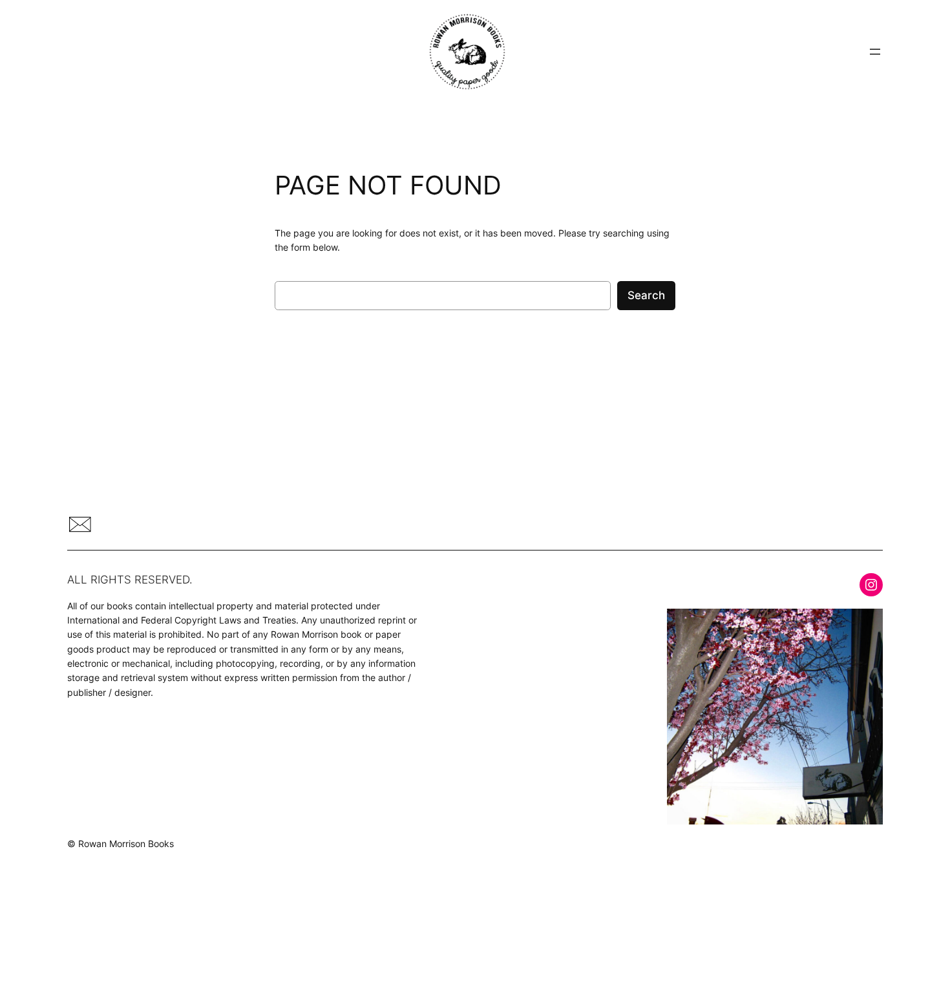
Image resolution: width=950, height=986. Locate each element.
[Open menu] (875, 51)
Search (646, 295)
